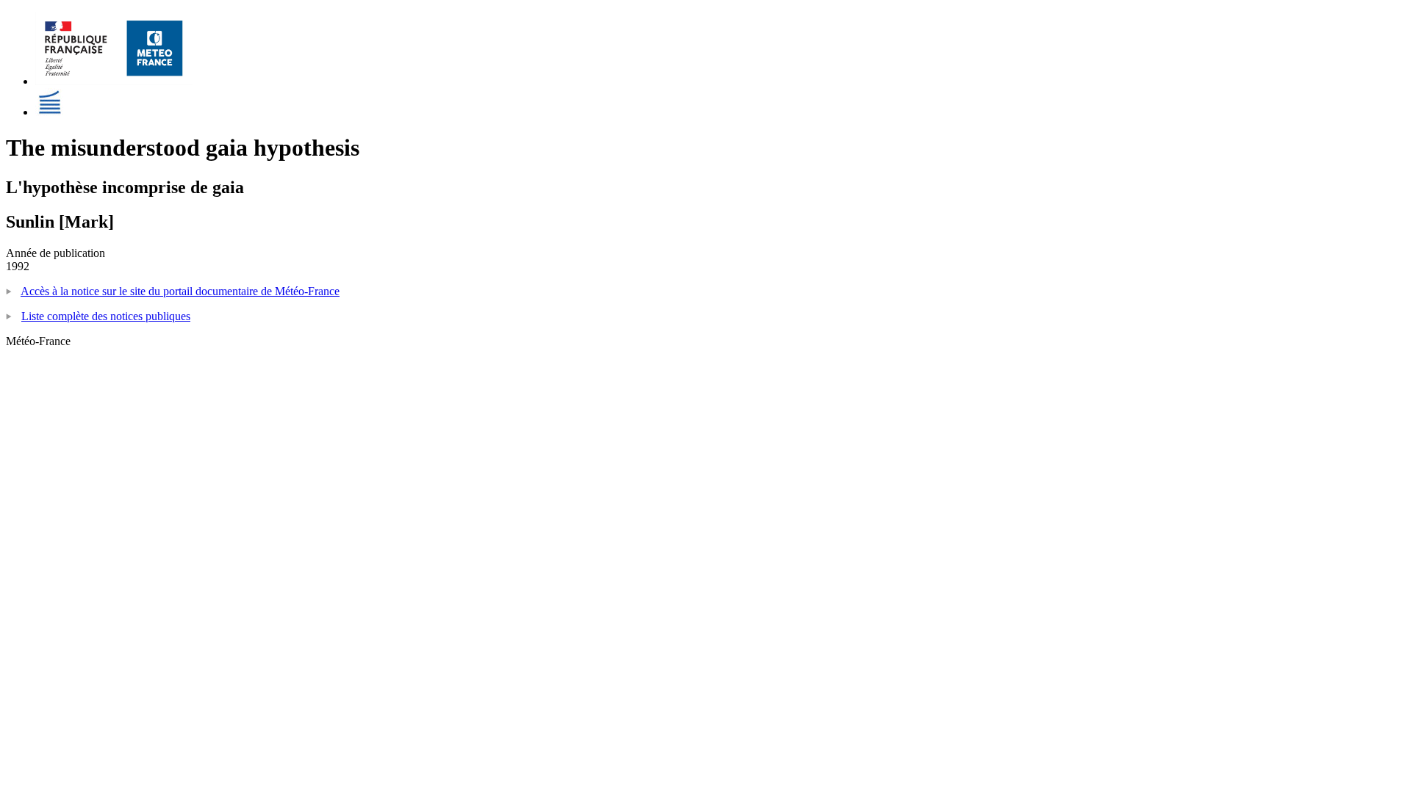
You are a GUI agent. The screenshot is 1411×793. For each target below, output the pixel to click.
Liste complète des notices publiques (105, 316)
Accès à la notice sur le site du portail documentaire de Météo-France (180, 291)
